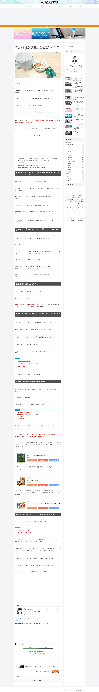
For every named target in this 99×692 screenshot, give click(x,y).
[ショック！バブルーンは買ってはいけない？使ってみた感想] (76, 33)
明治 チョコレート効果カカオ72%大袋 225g (36, 455)
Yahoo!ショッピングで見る (54, 460)
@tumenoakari (26, 83)
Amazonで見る (32, 460)
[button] (45, 647)
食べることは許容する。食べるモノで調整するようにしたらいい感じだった (35, 163)
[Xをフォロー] (26, 614)
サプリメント (31, 623)
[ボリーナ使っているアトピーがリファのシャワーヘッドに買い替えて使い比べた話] (58, 33)
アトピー (26, 623)
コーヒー (36, 623)
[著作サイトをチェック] (24, 614)
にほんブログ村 (18, 620)
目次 (36, 155)
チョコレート (46, 623)
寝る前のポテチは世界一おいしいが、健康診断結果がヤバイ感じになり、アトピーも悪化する (38, 158)
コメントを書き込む (38, 680)
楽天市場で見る (42, 460)
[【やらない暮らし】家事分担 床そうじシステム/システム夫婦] (41, 33)
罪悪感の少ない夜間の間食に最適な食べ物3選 (28, 165)
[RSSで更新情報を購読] (32, 614)
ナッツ (41, 623)
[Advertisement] (49, 16)
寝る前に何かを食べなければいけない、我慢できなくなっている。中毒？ (34, 160)
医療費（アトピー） (19, 623)
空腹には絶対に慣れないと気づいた (26, 162)
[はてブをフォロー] (28, 614)
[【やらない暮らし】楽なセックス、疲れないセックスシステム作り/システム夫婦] (23, 33)
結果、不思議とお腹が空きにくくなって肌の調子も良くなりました (33, 167)
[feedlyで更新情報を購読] (30, 614)
